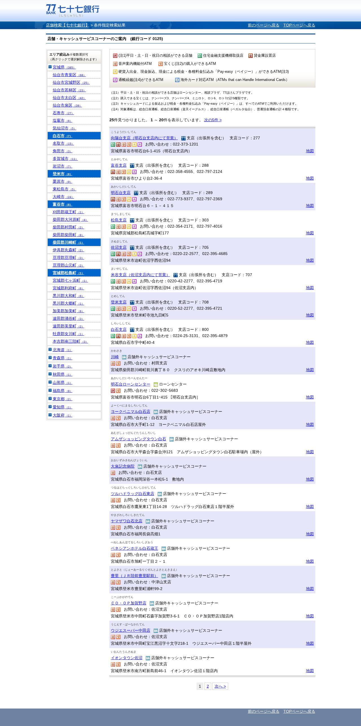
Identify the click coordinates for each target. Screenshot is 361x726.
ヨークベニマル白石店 (130, 411)
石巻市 (63, 113)
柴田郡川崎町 (68, 242)
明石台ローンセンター (130, 384)
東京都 (62, 399)
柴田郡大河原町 (70, 219)
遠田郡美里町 (68, 326)
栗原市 (62, 181)
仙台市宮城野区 (71, 82)
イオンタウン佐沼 (126, 657)
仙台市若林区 (69, 90)
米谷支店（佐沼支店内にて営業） (140, 274)
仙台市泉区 (67, 105)
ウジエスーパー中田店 (130, 630)
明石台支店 (121, 192)
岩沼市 (62, 166)
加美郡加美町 (68, 311)
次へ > (220, 686)
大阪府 (62, 415)
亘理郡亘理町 (68, 257)
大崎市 (63, 196)
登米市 (62, 173)
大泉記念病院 (123, 466)
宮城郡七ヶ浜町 (70, 280)
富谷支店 (119, 165)
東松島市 (64, 189)
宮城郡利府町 (68, 288)
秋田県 (62, 374)
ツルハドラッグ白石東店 (132, 493)
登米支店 (119, 302)
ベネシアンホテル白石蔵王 (134, 548)
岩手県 (62, 366)
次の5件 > (213, 120)
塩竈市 (62, 120)
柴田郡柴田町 (68, 234)
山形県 (62, 382)
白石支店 (119, 329)
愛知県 (62, 407)
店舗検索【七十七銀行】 (67, 25)
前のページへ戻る (263, 25)
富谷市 (62, 204)
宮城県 (64, 67)
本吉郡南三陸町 (70, 341)
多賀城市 (65, 158)
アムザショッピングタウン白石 (138, 439)
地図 (310, 151)
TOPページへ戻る (299, 25)
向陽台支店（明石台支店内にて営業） (144, 138)
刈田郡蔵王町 (68, 212)
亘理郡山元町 (68, 265)
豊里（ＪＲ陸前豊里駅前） (134, 575)
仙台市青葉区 (69, 74)
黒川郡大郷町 (68, 303)
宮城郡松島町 (68, 272)
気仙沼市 (64, 128)
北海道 (62, 349)
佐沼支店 (119, 247)
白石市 (62, 135)
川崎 (115, 357)
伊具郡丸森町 (68, 250)
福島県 (62, 390)
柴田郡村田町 (68, 227)
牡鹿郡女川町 (68, 333)
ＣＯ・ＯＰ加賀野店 (128, 603)
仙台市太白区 (69, 97)
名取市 (63, 143)
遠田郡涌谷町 (68, 318)
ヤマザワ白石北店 (126, 521)
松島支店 (119, 220)
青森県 (62, 358)
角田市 (62, 151)
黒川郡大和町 (68, 295)
